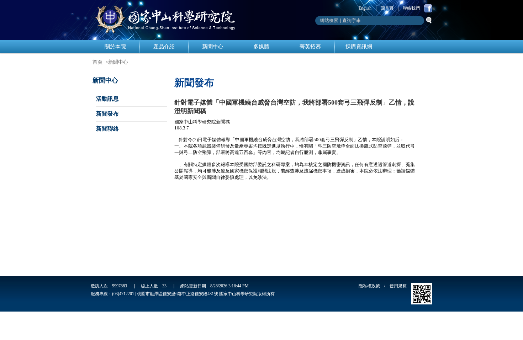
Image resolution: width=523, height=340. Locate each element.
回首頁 (387, 8)
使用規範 (398, 285)
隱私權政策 (369, 285)
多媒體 (261, 46)
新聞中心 (212, 46)
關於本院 (115, 46)
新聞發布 (107, 114)
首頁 (97, 62)
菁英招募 (310, 46)
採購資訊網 (358, 46)
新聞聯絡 (107, 129)
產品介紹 (164, 46)
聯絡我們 (411, 8)
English (365, 8)
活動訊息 (107, 99)
